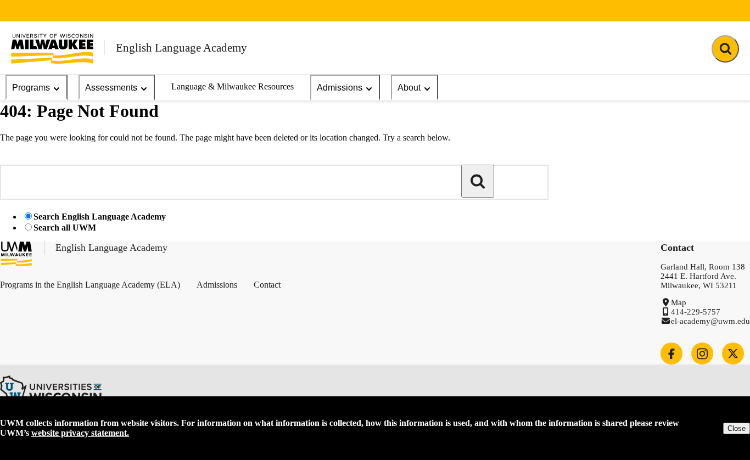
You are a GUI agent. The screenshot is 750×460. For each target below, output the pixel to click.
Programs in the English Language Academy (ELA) (90, 284)
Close (736, 428)
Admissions (339, 87)
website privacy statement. (80, 432)
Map (678, 302)
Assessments (111, 87)
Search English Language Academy (99, 216)
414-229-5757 (695, 311)
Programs (31, 87)
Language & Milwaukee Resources (232, 86)
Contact (267, 284)
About (409, 87)
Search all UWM (64, 227)
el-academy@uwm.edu (710, 321)
